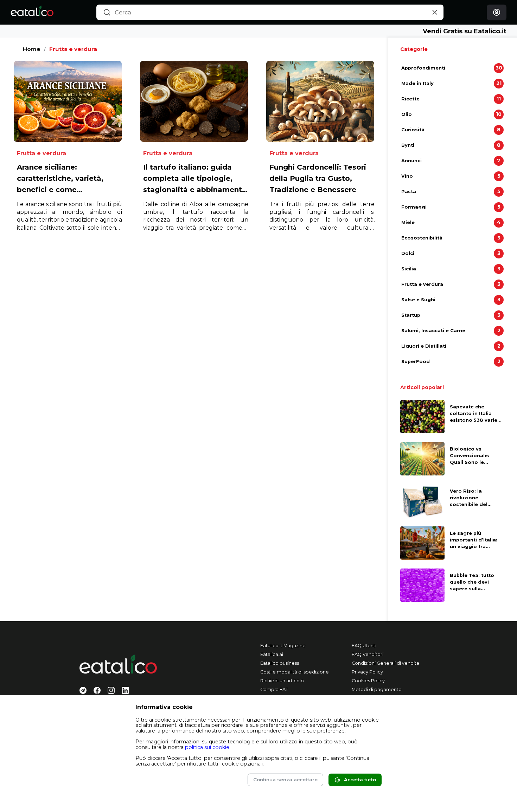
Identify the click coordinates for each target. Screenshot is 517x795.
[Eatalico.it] (32, 12)
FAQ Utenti (364, 645)
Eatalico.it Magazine (283, 645)
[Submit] (107, 12)
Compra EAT (274, 689)
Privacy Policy (367, 672)
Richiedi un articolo (282, 680)
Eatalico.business (279, 663)
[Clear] (434, 12)
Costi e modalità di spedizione (294, 672)
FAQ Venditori (367, 654)
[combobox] (269, 12)
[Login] (496, 12)
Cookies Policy (368, 680)
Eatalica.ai (271, 654)
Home (31, 49)
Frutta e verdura (73, 49)
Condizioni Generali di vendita (385, 663)
